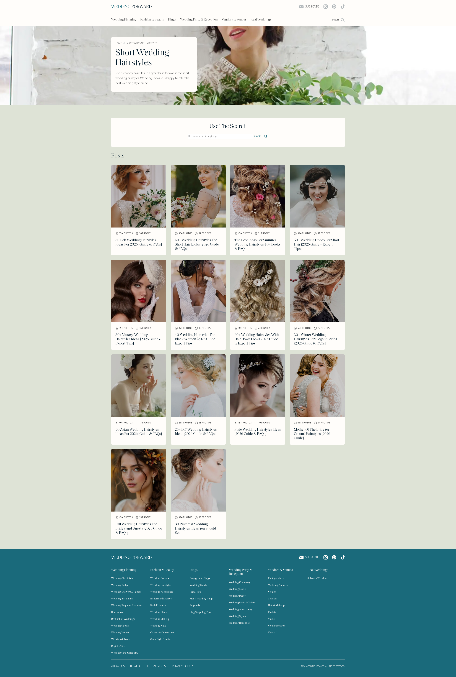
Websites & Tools (120, 639)
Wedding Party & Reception (199, 19)
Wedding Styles (237, 616)
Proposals (195, 605)
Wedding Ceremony (239, 582)
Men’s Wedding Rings (201, 598)
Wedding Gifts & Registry (124, 653)
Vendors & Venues (234, 19)
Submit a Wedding (317, 578)
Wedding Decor (237, 596)
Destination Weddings (123, 619)
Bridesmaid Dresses (161, 598)
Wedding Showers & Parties (126, 592)
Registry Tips (118, 646)
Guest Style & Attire (160, 639)
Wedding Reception (239, 623)
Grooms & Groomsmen (162, 632)
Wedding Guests (120, 626)
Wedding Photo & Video (242, 602)
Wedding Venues (120, 632)
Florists (272, 612)
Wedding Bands (198, 585)
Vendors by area (276, 626)
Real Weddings (261, 19)
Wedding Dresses (159, 578)
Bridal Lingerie (158, 605)
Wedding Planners (278, 585)
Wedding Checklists (122, 578)
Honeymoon (117, 612)
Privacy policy (182, 666)
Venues (272, 592)
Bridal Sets (195, 592)
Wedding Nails (158, 626)
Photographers (276, 578)
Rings (172, 19)
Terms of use (139, 666)
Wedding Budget (120, 585)
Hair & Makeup (276, 605)
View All (272, 632)
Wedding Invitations (122, 598)
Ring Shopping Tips (200, 612)
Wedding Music (237, 589)
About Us (118, 666)
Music (271, 619)
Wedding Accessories (161, 592)
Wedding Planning (123, 19)
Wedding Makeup (160, 619)
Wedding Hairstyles (160, 585)
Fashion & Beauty (152, 19)
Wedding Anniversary (240, 609)
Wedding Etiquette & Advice (126, 605)
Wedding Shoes (158, 612)
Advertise (160, 666)
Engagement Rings (200, 578)
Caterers (272, 598)
